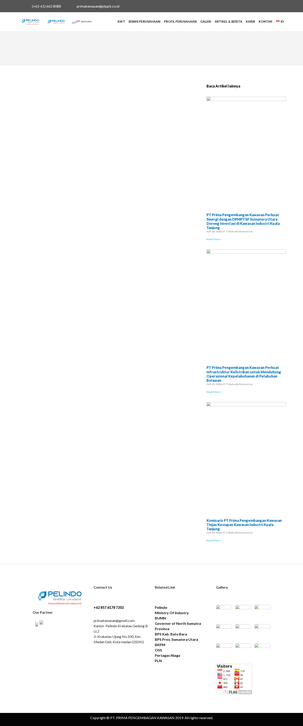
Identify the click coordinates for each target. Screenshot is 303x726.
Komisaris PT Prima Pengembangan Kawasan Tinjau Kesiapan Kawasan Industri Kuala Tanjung (244, 524)
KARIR (250, 21)
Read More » (214, 239)
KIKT (121, 21)
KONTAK (265, 21)
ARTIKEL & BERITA (228, 21)
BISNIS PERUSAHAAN (144, 21)
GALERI (205, 21)
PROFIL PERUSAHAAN (180, 21)
